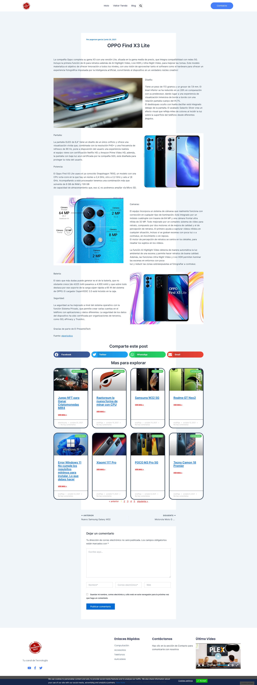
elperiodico (67, 335)
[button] (141, 6)
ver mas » (62, 415)
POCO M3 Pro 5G (146, 462)
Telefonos (119, 654)
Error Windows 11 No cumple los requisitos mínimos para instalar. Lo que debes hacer (69, 471)
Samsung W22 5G (147, 397)
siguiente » (142, 501)
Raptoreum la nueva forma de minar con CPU (107, 401)
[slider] (204, 665)
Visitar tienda (120, 5)
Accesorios (120, 650)
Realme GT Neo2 (184, 397)
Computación (121, 645)
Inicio (106, 5)
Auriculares (120, 659)
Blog (133, 5)
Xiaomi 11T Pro (106, 462)
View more (120, 682)
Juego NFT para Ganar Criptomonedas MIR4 (68, 403)
